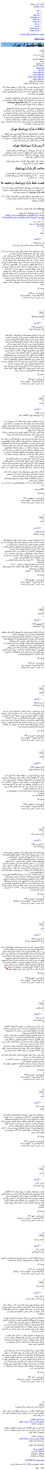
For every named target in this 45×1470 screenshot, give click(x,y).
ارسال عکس (24, 1421)
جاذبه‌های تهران (38, 79)
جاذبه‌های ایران (38, 74)
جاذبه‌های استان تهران (35, 76)
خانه (37, 10)
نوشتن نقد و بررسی (36, 224)
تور (38, 13)
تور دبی (36, 26)
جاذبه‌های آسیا (38, 72)
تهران (38, 63)
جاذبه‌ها (41, 70)
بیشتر (41, 312)
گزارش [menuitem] (36, 239)
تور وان (36, 24)
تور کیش (36, 15)
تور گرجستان (34, 28)
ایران (42, 63)
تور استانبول (34, 17)
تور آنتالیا (36, 19)
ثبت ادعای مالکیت (37, 1419)
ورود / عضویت (38, 6)
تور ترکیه (36, 21)
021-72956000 (30, 1460)
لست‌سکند (39, 38)
